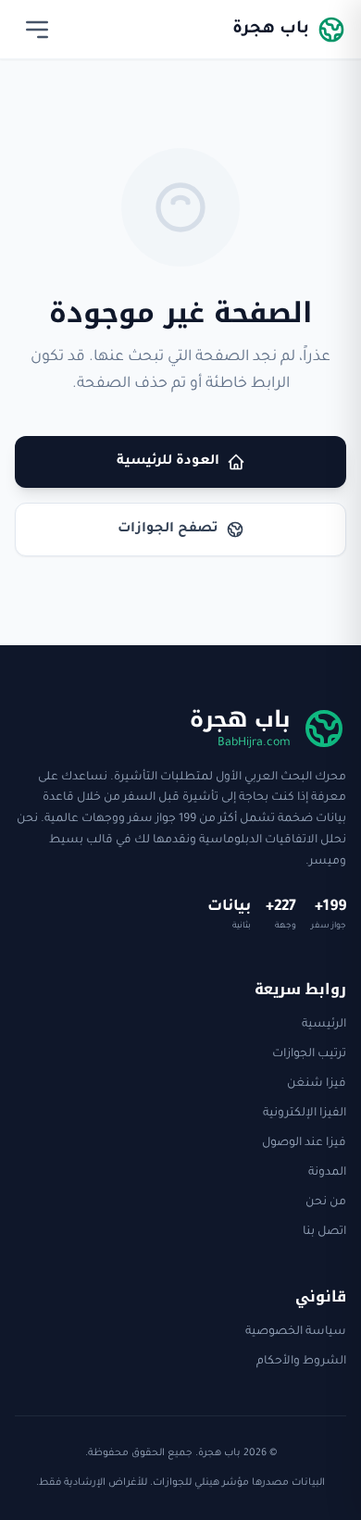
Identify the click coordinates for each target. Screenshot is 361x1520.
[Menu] (37, 29)
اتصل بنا (324, 1232)
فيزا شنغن (316, 1084)
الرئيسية (324, 1024)
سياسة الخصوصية (295, 1332)
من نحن (325, 1202)
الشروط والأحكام (301, 1361)
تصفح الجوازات (168, 529)
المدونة (327, 1172)
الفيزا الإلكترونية (304, 1113)
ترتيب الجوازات (309, 1054)
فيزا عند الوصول (304, 1143)
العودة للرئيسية (168, 462)
